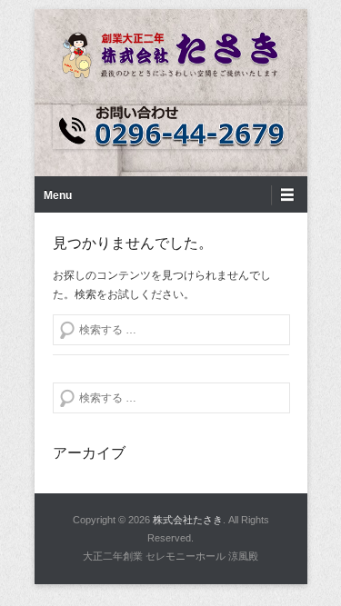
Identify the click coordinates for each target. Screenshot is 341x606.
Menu (58, 195)
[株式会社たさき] (171, 55)
